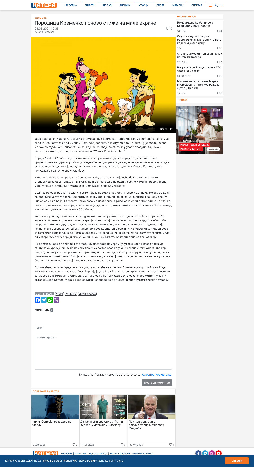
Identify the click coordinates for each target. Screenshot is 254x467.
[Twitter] (205, 453)
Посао (107, 5)
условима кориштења (156, 374)
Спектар (196, 5)
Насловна (70, 5)
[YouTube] (219, 453)
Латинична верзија (143, 453)
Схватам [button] (237, 460)
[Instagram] (212, 453)
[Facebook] (198, 453)
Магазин (177, 5)
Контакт (114, 453)
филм (59, 294)
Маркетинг (81, 453)
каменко (71, 294)
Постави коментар (157, 382)
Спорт (160, 5)
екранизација (87, 294)
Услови (125, 453)
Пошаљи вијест (98, 453)
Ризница (125, 5)
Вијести (90, 5)
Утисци (143, 5)
